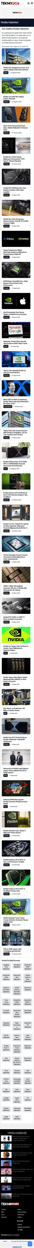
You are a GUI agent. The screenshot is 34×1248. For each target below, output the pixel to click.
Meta (17, 1118)
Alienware (27, 989)
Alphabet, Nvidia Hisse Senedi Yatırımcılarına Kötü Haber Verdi (15, 342)
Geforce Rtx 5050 (6, 990)
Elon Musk (27, 1109)
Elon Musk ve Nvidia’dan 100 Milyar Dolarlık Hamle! (14, 709)
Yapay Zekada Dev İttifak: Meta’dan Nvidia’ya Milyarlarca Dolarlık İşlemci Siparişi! (15, 252)
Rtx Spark (17, 966)
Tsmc (6, 1072)
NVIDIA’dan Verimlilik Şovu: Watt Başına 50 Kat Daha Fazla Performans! (15, 283)
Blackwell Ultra (17, 977)
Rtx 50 (6, 1036)
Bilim (2, 1212)
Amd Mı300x (28, 1081)
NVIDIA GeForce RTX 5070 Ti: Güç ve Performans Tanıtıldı (14, 861)
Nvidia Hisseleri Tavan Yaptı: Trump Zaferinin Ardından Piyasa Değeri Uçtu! (15, 920)
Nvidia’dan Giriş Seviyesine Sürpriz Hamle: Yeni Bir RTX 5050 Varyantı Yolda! (15, 221)
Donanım (4, 1217)
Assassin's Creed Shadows (16, 1049)
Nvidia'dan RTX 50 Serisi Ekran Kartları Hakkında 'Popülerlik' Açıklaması (15, 739)
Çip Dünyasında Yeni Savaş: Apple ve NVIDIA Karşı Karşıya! (15, 313)
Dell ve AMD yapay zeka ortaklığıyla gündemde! (12, 950)
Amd (17, 1090)
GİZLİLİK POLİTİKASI (23, 1227)
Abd (6, 1059)
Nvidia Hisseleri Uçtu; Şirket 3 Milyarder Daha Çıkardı (14, 832)
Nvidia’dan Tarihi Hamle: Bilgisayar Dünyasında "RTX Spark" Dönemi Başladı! (13, 159)
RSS (6, 1241)
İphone (6, 1109)
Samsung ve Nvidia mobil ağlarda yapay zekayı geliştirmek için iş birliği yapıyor (15, 770)
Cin (28, 1099)
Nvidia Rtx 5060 (17, 1002)
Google (6, 1099)
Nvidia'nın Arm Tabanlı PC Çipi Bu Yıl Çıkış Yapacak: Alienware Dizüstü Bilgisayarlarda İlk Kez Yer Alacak (16, 526)
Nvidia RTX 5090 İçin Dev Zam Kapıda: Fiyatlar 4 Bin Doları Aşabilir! (14, 190)
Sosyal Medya (21, 1212)
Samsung (17, 1109)
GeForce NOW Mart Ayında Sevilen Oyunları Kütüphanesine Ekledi (15, 802)
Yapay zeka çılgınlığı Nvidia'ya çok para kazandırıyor (14, 371)
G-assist (6, 1011)
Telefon (3, 1209)
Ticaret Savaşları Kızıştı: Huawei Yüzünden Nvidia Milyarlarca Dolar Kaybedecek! (15, 557)
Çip (6, 1090)
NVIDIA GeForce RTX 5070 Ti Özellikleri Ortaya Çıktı (14, 890)
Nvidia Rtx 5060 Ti (27, 1002)
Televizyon (20, 1214)
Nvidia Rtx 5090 (27, 967)
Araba (19, 1209)
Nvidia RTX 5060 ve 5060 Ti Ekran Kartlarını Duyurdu (13, 618)
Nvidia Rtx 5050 (6, 977)
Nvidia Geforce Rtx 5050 (17, 991)
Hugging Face (6, 967)
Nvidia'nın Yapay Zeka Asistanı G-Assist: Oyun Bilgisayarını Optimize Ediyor (16, 648)
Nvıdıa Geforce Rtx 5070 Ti (17, 1061)
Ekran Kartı (27, 1059)
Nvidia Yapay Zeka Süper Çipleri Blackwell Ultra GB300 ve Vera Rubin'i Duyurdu (15, 679)
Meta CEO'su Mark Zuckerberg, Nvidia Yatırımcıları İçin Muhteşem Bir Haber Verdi (16, 402)
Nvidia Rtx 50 (27, 1025)
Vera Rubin (27, 1011)
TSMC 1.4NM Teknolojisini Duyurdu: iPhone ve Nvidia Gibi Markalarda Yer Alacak (15, 588)
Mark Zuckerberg (17, 1026)
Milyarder (28, 1047)
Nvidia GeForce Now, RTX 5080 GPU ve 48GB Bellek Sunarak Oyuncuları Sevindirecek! (15, 464)
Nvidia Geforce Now (28, 978)
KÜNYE (19, 1225)
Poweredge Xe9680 (17, 1081)
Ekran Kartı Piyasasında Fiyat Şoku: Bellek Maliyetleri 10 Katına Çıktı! (15, 128)
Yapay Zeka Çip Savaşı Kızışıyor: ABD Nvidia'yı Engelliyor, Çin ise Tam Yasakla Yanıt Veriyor (15, 433)
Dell (28, 1072)
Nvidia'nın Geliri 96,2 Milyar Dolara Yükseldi (13, 98)
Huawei (17, 1072)
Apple (6, 1118)
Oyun (28, 1090)
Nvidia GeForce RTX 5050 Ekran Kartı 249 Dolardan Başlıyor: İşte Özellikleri (15, 495)
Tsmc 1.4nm (6, 1002)
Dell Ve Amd (6, 1081)
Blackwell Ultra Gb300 (17, 1013)
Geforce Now (17, 1037)
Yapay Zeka (17, 1100)
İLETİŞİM (20, 1230)
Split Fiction (28, 1037)
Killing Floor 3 (6, 1048)
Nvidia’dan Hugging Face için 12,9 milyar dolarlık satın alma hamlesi (16, 69)
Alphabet (6, 1024)
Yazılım (19, 1217)
